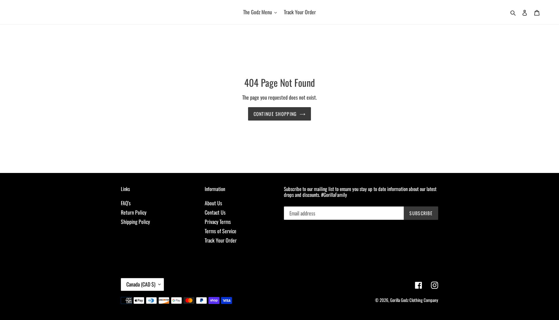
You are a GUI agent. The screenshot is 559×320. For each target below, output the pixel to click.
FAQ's (126, 203)
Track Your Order (221, 240)
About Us (213, 203)
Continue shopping (275, 113)
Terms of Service (220, 231)
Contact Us (215, 212)
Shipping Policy (135, 221)
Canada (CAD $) (140, 284)
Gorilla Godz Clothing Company (414, 300)
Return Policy (133, 212)
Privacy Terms (218, 221)
